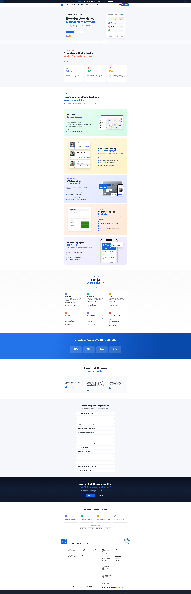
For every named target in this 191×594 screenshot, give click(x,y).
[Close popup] (112, 287)
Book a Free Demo (89, 302)
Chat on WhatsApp (89, 305)
